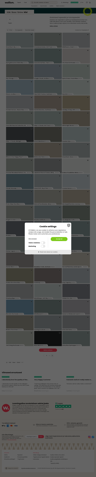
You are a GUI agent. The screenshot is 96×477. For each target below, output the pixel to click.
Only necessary (32, 238)
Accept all (59, 239)
